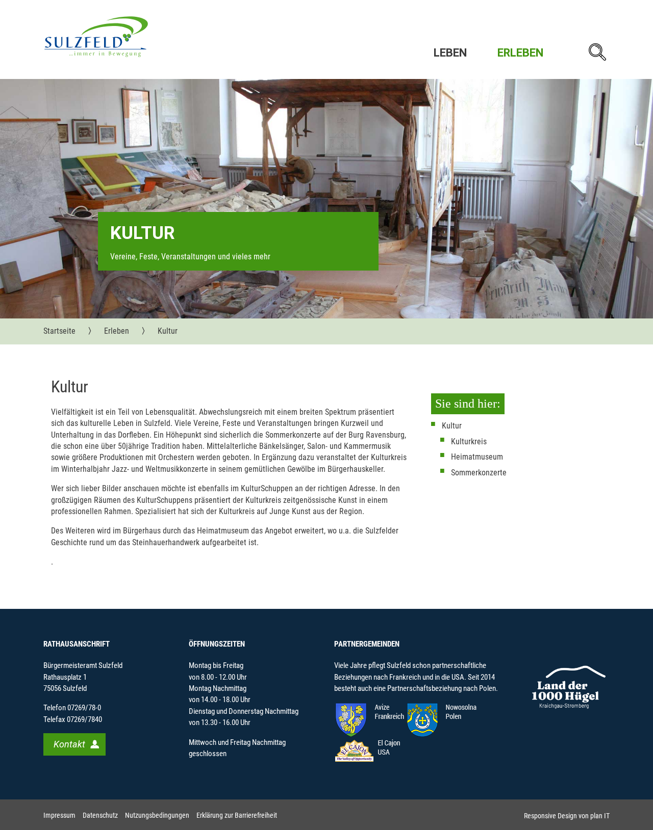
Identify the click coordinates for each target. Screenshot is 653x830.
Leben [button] (450, 52)
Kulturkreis (469, 441)
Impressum (59, 815)
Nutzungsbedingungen (157, 815)
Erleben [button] (520, 52)
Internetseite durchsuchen (597, 52)
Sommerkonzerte (479, 472)
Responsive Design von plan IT (567, 816)
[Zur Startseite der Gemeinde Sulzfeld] (96, 36)
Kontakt (69, 744)
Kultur (452, 426)
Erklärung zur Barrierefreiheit (236, 815)
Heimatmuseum (477, 457)
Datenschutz (100, 815)
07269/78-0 (84, 707)
